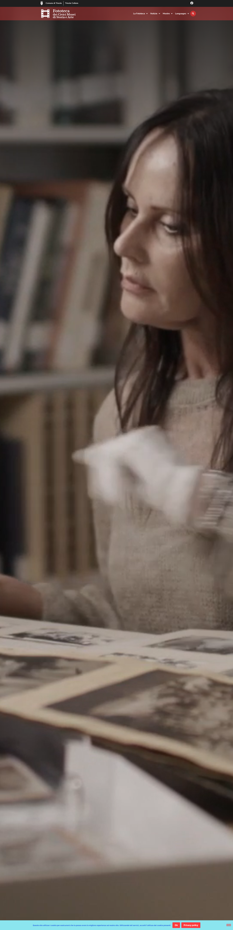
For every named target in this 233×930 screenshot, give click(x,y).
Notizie (153, 13)
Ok (176, 925)
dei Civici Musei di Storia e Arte (64, 16)
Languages (180, 13)
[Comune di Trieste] (42, 3)
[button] (193, 13)
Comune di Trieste (54, 3)
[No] (228, 925)
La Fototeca (139, 13)
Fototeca (61, 11)
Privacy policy (191, 925)
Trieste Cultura (71, 3)
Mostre (166, 13)
